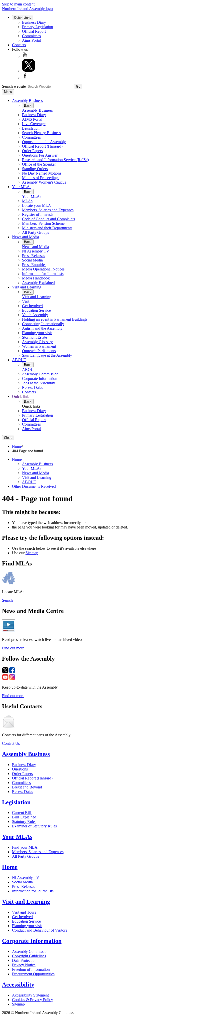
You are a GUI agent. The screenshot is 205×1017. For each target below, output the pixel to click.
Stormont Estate (34, 337)
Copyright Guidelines (29, 956)
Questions (20, 769)
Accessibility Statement (30, 995)
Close (8, 438)
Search (7, 600)
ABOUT (19, 360)
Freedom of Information (31, 969)
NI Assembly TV (35, 251)
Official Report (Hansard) (42, 146)
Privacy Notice (24, 965)
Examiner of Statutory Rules (34, 826)
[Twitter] (28, 70)
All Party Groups (35, 232)
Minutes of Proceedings (40, 178)
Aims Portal (31, 40)
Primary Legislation (37, 27)
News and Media (25, 237)
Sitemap (32, 553)
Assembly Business (27, 100)
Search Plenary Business (41, 133)
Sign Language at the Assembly (47, 355)
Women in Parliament (39, 346)
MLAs (27, 201)
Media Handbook (36, 278)
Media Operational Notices (43, 269)
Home (17, 446)
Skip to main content (18, 4)
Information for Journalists (43, 273)
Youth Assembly (35, 315)
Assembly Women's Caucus (44, 182)
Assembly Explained (38, 282)
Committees (31, 36)
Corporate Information (39, 378)
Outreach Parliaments (39, 351)
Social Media (32, 260)
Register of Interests (37, 214)
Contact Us (11, 743)
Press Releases (33, 256)
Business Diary (34, 22)
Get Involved (32, 306)
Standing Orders (35, 169)
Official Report (34, 31)
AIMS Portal (32, 119)
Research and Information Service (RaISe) (55, 160)
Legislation (31, 128)
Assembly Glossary (37, 342)
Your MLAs (21, 187)
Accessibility (18, 984)
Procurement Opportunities (33, 974)
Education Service (36, 310)
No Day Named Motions (41, 173)
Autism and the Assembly (42, 328)
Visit (25, 301)
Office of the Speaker (39, 164)
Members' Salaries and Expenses (48, 210)
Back (28, 105)
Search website (14, 86)
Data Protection (24, 960)
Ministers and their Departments (47, 228)
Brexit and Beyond (27, 787)
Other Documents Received (34, 486)
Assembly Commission (40, 374)
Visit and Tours (24, 912)
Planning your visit (37, 333)
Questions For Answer (40, 155)
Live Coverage (34, 124)
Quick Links (22, 17)
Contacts (19, 45)
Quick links (21, 396)
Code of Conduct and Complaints (48, 219)
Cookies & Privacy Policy (32, 1000)
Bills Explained (24, 817)
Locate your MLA (36, 205)
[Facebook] (25, 77)
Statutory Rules (24, 821)
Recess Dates (32, 387)
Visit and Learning (26, 287)
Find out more (13, 648)
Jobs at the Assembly (38, 383)
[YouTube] (25, 56)
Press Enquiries (34, 264)
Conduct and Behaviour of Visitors (39, 930)
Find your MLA (25, 847)
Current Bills (22, 812)
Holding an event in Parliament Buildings (54, 319)
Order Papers (32, 151)
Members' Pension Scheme (43, 223)
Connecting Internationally (43, 324)
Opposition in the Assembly (44, 142)
